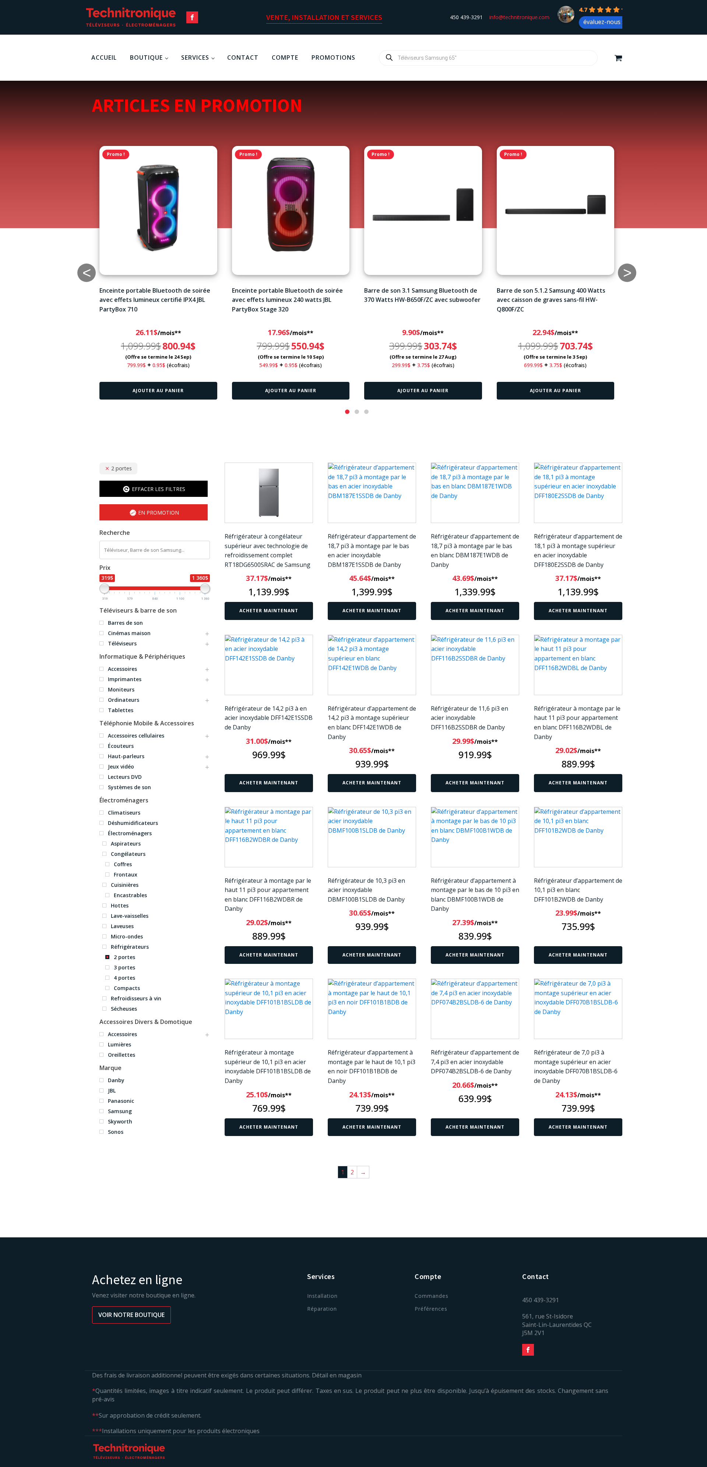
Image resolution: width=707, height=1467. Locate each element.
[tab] (347, 412)
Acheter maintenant (268, 610)
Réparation (322, 1308)
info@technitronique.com (519, 17)
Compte (285, 57)
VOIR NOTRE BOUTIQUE (131, 1315)
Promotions (333, 57)
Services (195, 57)
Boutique (146, 57)
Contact (242, 57)
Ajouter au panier (158, 390)
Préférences (431, 1308)
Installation (322, 1296)
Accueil (104, 57)
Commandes (432, 1296)
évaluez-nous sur (607, 22)
